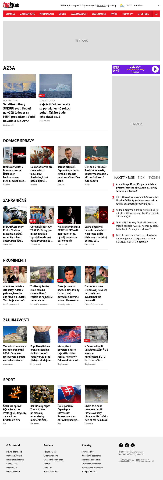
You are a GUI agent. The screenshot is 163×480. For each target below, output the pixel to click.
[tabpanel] (136, 213)
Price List (48, 467)
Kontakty (87, 445)
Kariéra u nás (11, 463)
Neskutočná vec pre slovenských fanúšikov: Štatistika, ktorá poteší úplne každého (41, 174)
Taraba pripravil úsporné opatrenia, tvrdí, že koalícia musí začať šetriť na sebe (69, 174)
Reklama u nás (50, 451)
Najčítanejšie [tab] (124, 177)
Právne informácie (14, 451)
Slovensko (34, 423)
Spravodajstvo (87, 451)
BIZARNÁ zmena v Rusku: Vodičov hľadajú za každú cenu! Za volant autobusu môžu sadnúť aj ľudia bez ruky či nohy (14, 233)
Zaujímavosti (79, 13)
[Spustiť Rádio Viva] (135, 66)
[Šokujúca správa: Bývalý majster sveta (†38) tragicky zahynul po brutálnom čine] (15, 394)
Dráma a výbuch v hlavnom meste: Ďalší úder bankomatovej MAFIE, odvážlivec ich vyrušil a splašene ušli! (13, 174)
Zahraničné (27, 13)
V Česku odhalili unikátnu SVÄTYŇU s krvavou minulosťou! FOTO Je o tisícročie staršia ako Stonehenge (96, 353)
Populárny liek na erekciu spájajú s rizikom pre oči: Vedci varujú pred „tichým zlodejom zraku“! (40, 353)
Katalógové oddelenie (91, 463)
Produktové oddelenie (91, 455)
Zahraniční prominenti (39, 304)
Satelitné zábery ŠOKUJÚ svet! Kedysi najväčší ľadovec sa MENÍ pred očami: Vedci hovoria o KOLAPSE (19, 112)
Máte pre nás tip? (89, 471)
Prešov (87, 184)
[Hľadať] (156, 13)
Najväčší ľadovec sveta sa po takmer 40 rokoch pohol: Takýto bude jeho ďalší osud (55, 110)
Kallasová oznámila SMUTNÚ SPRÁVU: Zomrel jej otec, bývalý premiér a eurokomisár (69, 233)
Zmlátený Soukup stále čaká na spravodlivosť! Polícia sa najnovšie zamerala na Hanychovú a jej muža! (41, 293)
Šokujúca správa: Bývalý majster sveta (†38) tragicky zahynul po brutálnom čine (14, 413)
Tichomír (101, 5)
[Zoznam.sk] (127, 461)
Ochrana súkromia (14, 455)
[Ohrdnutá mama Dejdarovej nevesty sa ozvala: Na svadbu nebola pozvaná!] (96, 274)
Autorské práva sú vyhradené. (131, 454)
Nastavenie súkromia (15, 459)
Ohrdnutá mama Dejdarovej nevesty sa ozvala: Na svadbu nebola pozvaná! (96, 293)
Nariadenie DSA (13, 471)
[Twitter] (133, 445)
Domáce (10, 13)
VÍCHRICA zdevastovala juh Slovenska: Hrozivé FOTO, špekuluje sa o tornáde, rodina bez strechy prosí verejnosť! (137, 200)
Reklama (48, 445)
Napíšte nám (11, 467)
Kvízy (114, 13)
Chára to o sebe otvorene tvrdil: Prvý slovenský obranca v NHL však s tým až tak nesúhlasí (96, 413)
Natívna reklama (51, 471)
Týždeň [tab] (154, 177)
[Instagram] (127, 445)
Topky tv (127, 13)
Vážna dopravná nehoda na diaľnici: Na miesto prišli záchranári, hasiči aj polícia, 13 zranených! (96, 233)
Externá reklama (51, 455)
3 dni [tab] (141, 177)
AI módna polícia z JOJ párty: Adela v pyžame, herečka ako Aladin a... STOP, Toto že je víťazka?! (14, 293)
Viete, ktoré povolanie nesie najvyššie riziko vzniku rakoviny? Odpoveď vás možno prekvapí (69, 353)
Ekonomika (99, 13)
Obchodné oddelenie (91, 459)
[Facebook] (121, 445)
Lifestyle (143, 13)
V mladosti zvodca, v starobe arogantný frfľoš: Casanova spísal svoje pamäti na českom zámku (14, 353)
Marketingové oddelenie (92, 467)
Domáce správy (18, 140)
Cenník (47, 463)
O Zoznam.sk (13, 445)
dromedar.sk (8, 364)
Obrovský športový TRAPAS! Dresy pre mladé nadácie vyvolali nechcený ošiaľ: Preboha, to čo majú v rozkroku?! (41, 233)
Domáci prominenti (11, 304)
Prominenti (46, 13)
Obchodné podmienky (53, 459)
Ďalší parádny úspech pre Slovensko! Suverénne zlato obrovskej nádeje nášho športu (67, 413)
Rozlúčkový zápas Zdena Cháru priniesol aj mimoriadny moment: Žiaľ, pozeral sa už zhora (41, 413)
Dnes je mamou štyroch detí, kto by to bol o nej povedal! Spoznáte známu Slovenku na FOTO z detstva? (69, 293)
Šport (62, 13)
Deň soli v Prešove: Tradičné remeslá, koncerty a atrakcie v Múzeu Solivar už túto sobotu (96, 174)
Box (4, 423)
